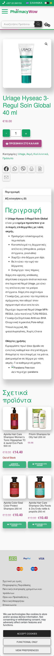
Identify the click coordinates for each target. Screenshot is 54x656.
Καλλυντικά (40, 154)
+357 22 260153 (14, 3)
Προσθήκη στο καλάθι (24, 143)
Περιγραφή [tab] (12, 192)
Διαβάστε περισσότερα (14, 464)
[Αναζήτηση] (38, 24)
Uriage (21, 154)
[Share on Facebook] (6, 168)
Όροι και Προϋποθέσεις (15, 597)
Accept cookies (27, 633)
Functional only (27, 641)
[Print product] (31, 168)
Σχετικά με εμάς (12, 581)
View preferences (27, 650)
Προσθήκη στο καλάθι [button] (41, 464)
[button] (46, 44)
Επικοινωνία (9, 604)
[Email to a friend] (6, 177)
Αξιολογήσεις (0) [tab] (15, 198)
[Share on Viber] (23, 168)
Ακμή (29, 154)
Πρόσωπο (8, 158)
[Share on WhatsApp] (14, 168)
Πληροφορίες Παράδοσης (17, 585)
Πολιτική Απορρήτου (13, 600)
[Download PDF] (40, 168)
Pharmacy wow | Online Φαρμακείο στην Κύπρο (24, 11)
